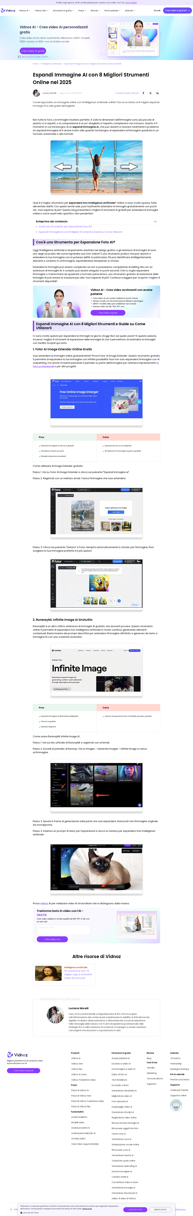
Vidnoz (44, 903)
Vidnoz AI (23, 10)
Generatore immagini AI (123, 1187)
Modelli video (77, 1122)
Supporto (151, 1083)
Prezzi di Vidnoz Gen (81, 1095)
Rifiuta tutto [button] (160, 1210)
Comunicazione (155, 1078)
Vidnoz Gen (40, 10)
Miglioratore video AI (122, 1096)
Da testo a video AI (121, 1063)
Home (35, 63)
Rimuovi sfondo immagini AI (125, 1122)
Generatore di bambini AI (124, 1090)
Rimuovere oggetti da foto (125, 1128)
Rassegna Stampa (179, 1069)
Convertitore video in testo (125, 1182)
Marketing (152, 1073)
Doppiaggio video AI (122, 1106)
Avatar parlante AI (121, 1058)
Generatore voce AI (121, 1139)
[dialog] (96, 1209)
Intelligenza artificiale (51, 63)
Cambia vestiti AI (120, 1176)
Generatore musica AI (122, 1155)
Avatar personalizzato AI (83, 1133)
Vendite (151, 1067)
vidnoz (8, 10)
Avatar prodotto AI (80, 1127)
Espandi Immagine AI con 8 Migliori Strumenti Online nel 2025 (92, 63)
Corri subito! (131, 2)
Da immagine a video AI (123, 1069)
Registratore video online (124, 1117)
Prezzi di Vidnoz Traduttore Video (87, 1101)
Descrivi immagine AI (122, 1171)
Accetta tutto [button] (135, 1210)
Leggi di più (87, 1209)
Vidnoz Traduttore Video (83, 1079)
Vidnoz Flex (76, 1069)
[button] (69, 1212)
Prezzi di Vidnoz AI (79, 1090)
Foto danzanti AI (120, 1101)
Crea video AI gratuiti (23, 1070)
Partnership (176, 1063)
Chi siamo (175, 1058)
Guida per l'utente (179, 1090)
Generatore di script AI (123, 1112)
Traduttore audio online (123, 1160)
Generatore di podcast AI (124, 1193)
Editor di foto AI (119, 1074)
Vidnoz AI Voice (79, 1074)
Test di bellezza (119, 1079)
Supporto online (178, 1095)
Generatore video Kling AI (124, 1166)
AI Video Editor (78, 1138)
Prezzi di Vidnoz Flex (80, 1106)
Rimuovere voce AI (121, 1149)
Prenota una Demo (179, 1079)
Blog (149, 1058)
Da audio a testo (120, 1085)
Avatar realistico (79, 1117)
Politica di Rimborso (176, 1209)
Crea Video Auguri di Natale (85, 1144)
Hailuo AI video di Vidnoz (124, 1198)
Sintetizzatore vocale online (125, 1144)
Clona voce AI (119, 1133)
